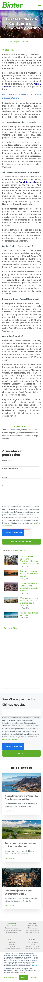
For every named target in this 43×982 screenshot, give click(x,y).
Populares (14, 550)
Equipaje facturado (11, 928)
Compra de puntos (32, 932)
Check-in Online (32, 926)
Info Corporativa (13, 940)
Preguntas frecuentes (32, 948)
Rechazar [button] (34, 977)
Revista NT (12, 944)
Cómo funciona (32, 942)
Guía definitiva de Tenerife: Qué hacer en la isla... (21, 797)
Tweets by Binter (11, 628)
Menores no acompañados (12, 930)
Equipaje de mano (12, 926)
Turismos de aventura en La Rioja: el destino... (20, 845)
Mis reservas (32, 928)
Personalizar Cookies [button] (11, 977)
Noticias (12, 946)
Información (11, 923)
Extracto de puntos (32, 930)
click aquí (34, 966)
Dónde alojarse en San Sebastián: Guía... (18, 892)
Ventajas (32, 944)
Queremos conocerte (13, 948)
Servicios (32, 923)
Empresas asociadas (33, 946)
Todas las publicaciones (18, 41)
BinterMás (32, 940)
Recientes (6, 550)
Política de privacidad (10, 740)
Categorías (22, 550)
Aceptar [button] (23, 977)
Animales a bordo (12, 932)
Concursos (12, 942)
